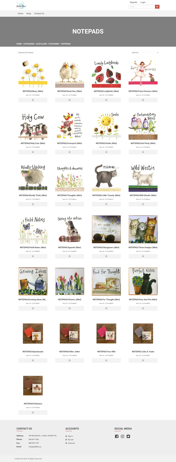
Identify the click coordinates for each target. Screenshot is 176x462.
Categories (29, 44)
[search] (157, 7)
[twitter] (128, 437)
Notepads (66, 44)
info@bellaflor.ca (35, 447)
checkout (71, 443)
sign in (70, 436)
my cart (70, 440)
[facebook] (117, 437)
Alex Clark (41, 44)
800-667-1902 (34, 439)
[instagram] (122, 437)
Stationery (54, 44)
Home (20, 13)
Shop (28, 13)
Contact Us (39, 13)
